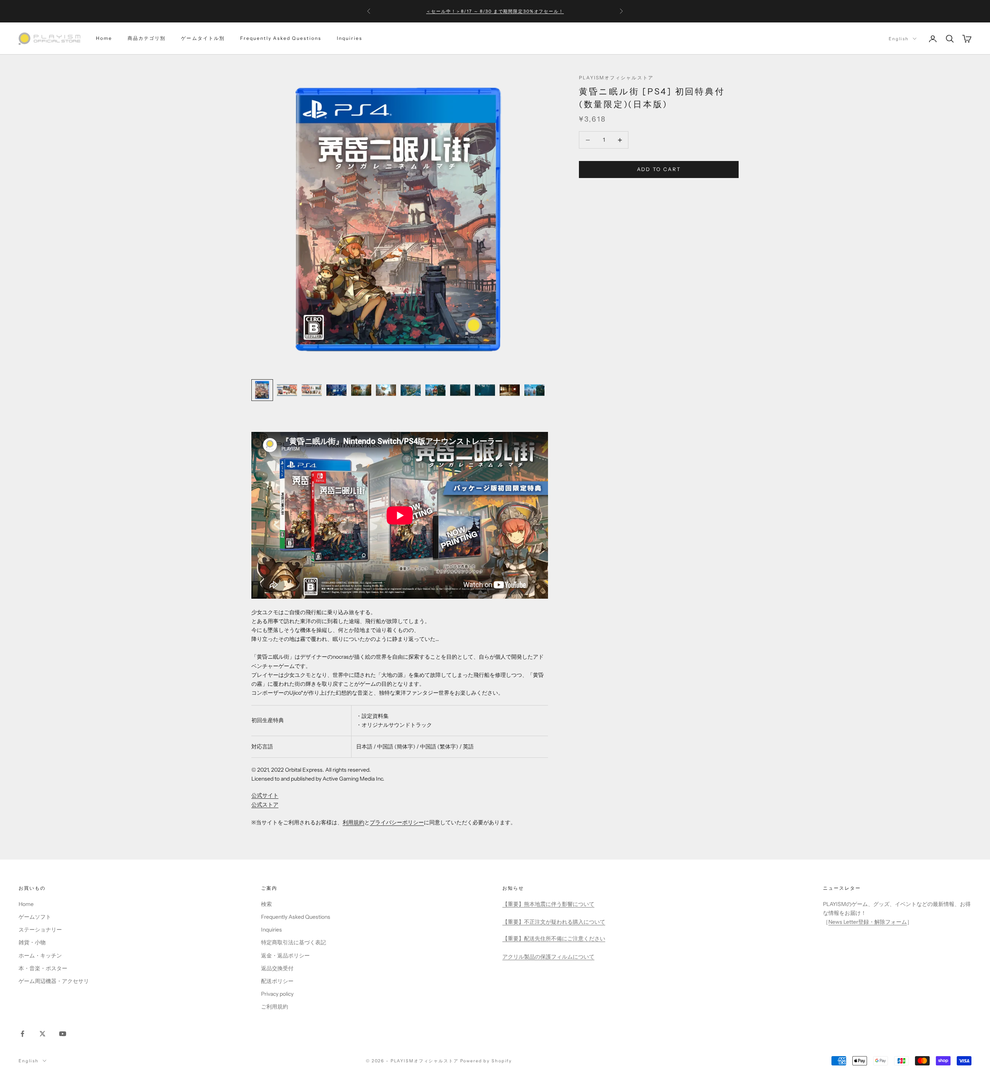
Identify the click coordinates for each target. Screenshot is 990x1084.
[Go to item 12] (534, 390)
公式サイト (264, 795)
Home (104, 38)
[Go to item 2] (287, 390)
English (899, 38)
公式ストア (264, 804)
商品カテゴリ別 (147, 38)
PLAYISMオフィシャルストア (616, 77)
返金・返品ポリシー (285, 955)
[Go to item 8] (435, 390)
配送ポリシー (277, 981)
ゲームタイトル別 (202, 38)
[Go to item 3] (312, 390)
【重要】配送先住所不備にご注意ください (553, 938)
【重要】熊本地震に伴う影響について (548, 904)
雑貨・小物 (32, 942)
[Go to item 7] (411, 390)
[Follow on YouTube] (63, 1034)
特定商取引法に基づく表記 (293, 942)
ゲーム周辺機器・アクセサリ (54, 981)
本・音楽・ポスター (43, 968)
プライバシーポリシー (397, 822)
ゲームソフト (35, 916)
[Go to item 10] (485, 390)
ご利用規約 (274, 1006)
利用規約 (353, 822)
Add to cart (659, 169)
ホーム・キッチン (40, 955)
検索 (266, 904)
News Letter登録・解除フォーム (867, 921)
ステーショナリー (40, 929)
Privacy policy (277, 993)
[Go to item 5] (361, 390)
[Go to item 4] (336, 390)
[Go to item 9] (460, 390)
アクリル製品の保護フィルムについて (548, 956)
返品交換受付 (277, 968)
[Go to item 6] (386, 390)
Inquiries (349, 38)
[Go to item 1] (262, 390)
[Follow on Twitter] (42, 1034)
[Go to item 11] (510, 390)
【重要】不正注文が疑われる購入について (553, 921)
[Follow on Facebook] (22, 1034)
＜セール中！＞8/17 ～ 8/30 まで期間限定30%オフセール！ (495, 11)
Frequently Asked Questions (280, 38)
